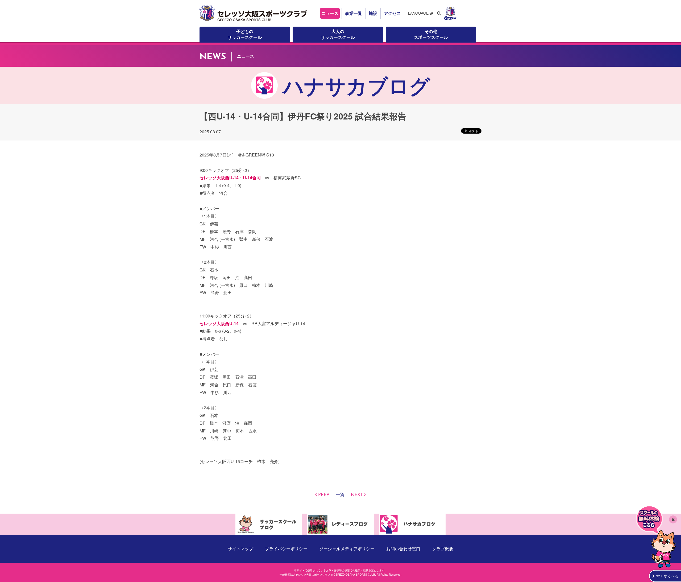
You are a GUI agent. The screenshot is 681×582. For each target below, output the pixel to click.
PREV (324, 495)
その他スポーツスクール (431, 34)
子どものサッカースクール (245, 34)
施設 (373, 13)
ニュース (329, 13)
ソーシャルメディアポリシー (347, 549)
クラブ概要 (442, 549)
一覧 (340, 495)
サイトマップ (240, 549)
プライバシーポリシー (286, 549)
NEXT (357, 495)
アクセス (392, 13)
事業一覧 (353, 13)
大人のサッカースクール (338, 34)
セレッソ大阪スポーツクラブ (254, 13)
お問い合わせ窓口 (403, 549)
